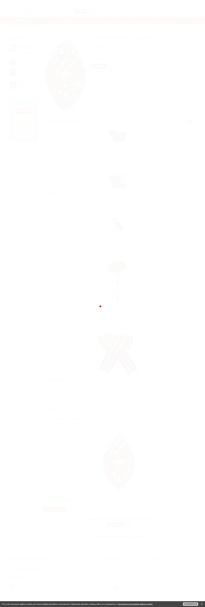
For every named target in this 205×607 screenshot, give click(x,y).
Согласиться (190, 604)
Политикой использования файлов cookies (135, 604)
